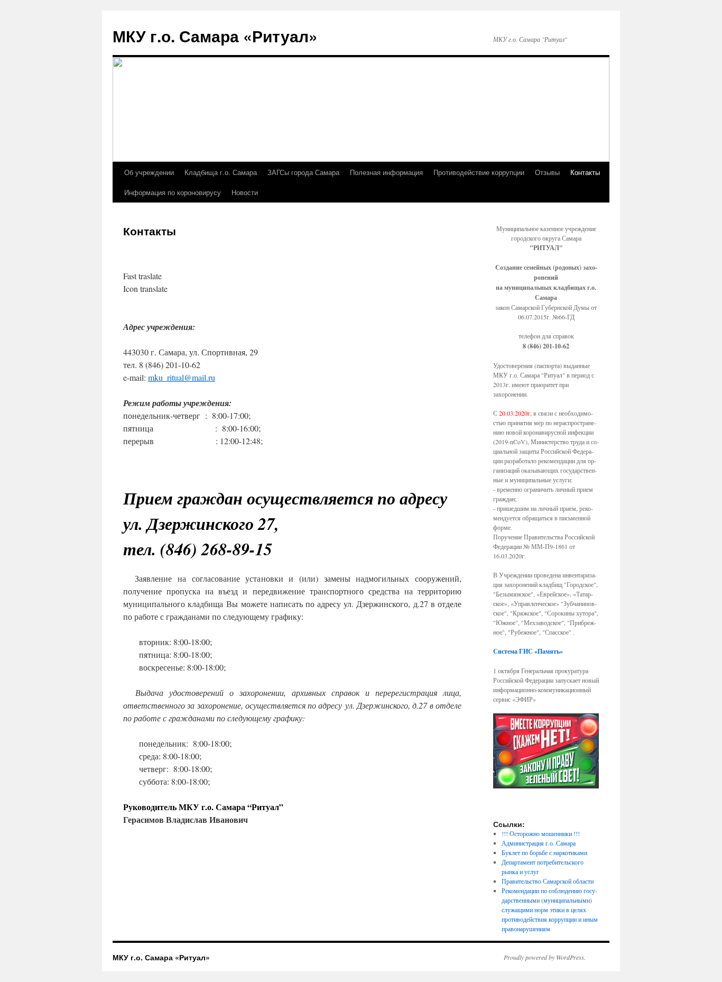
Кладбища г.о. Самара (220, 172)
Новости (245, 192)
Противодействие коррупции (478, 172)
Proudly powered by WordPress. (545, 957)
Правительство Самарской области (548, 881)
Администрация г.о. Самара (539, 843)
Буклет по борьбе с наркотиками (544, 852)
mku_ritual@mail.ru (181, 377)
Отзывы (547, 172)
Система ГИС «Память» (528, 651)
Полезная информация (386, 172)
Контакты (585, 172)
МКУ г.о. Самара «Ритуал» (215, 35)
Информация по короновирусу (172, 192)
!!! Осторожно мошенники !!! (541, 833)
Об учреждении (149, 172)
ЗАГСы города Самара (303, 172)
